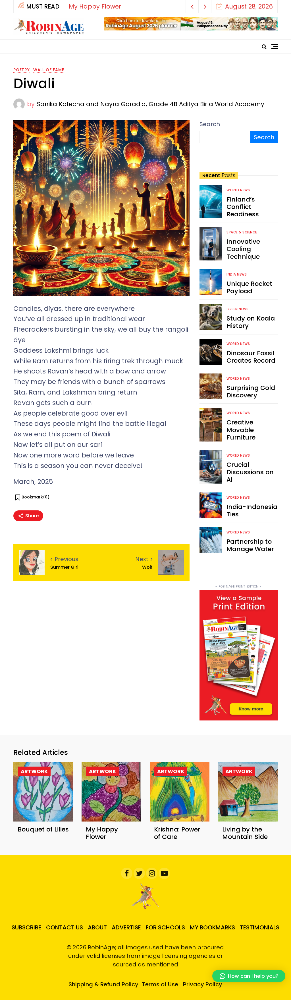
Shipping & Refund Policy (103, 984)
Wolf (147, 567)
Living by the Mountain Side (245, 833)
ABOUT (97, 927)
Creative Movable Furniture (240, 430)
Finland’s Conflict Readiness (242, 207)
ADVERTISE (126, 927)
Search (209, 124)
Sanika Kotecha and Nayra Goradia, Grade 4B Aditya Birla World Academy (150, 104)
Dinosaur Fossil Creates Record (250, 357)
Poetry (21, 70)
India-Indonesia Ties (251, 510)
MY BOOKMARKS (212, 927)
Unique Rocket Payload (249, 287)
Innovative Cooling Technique (243, 249)
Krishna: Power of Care (177, 833)
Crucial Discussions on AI (250, 472)
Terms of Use (160, 984)
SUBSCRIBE (26, 927)
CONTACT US (64, 927)
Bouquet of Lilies (43, 829)
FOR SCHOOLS (165, 927)
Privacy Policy (202, 984)
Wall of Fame (48, 70)
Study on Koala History (250, 322)
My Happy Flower (95, 6)
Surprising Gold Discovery (250, 391)
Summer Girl (64, 567)
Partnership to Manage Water (250, 545)
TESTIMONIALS (259, 927)
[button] (192, 6)
